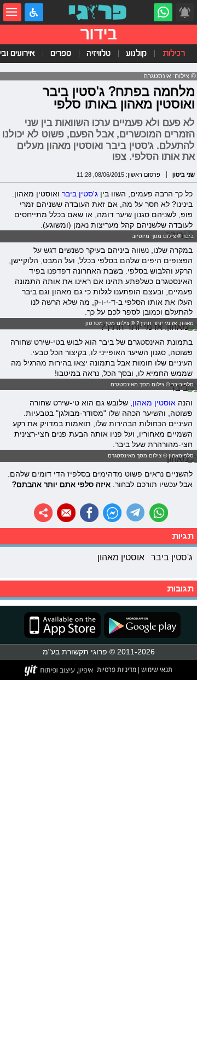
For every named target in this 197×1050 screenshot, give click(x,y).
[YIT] (59, 670)
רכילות (174, 53)
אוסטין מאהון (154, 402)
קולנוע (136, 53)
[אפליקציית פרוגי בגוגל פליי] (141, 625)
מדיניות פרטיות (116, 669)
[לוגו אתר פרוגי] (99, 12)
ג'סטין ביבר (80, 193)
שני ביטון (183, 174)
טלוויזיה (98, 53)
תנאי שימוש (156, 669)
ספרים (60, 53)
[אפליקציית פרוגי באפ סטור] (62, 625)
